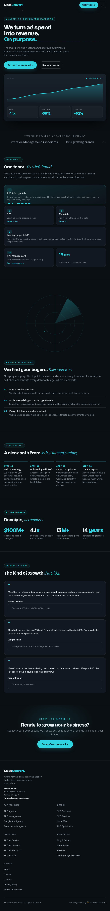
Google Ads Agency (13, 821)
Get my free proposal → (20, 65)
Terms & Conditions (13, 889)
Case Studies (63, 845)
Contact (7, 874)
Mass (13, 5)
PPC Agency (10, 811)
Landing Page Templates (69, 855)
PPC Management (12, 816)
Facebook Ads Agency (15, 826)
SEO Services (63, 816)
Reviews (61, 850)
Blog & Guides (63, 840)
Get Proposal (88, 5)
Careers (8, 879)
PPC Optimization (65, 826)
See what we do (51, 65)
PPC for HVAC (10, 855)
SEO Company (64, 811)
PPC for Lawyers (12, 845)
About (7, 869)
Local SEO (62, 821)
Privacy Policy (10, 884)
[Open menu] (103, 5)
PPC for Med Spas (12, 850)
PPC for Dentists (11, 840)
